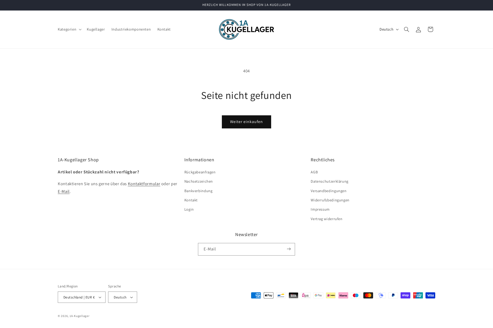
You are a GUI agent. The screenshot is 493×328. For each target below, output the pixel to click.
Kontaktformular (144, 183)
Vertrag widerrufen (326, 218)
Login (189, 209)
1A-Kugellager (80, 316)
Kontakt (191, 199)
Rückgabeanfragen (200, 171)
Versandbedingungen (328, 190)
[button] (68, 29)
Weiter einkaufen (246, 121)
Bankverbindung (198, 190)
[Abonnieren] (289, 249)
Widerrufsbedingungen (330, 199)
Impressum (320, 209)
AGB (314, 171)
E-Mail (64, 191)
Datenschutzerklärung (329, 181)
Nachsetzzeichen (198, 181)
